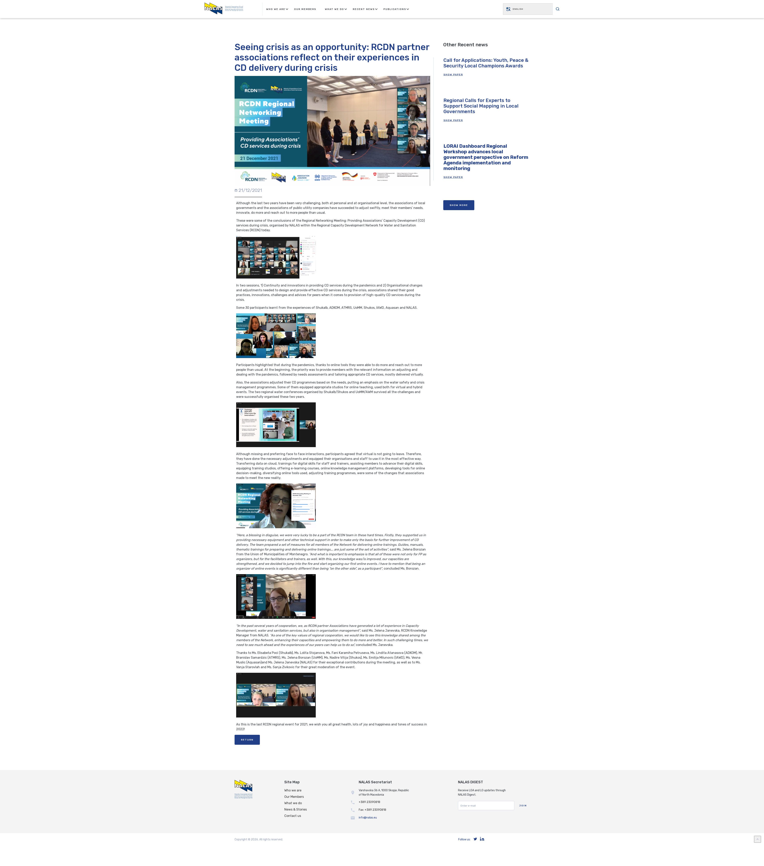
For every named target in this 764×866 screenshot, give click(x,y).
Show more (459, 205)
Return (247, 739)
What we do (293, 803)
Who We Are (275, 9)
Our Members (305, 9)
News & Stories (295, 809)
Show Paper (453, 74)
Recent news (364, 9)
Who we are (292, 790)
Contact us (292, 816)
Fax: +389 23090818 (372, 810)
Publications (394, 9)
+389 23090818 (369, 802)
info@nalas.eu (368, 817)
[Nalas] (224, 9)
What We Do (334, 9)
